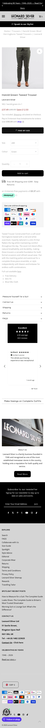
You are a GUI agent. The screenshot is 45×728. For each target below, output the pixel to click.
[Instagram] (32, 513)
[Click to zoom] (39, 51)
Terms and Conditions (11, 570)
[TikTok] (36, 513)
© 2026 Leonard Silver (9, 725)
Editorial (5, 556)
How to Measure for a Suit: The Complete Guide (22, 596)
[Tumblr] (22, 513)
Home (7, 31)
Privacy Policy (8, 574)
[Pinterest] (17, 513)
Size (3, 143)
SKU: (4, 104)
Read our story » (9, 659)
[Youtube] (27, 513)
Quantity (5, 164)
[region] (22, 366)
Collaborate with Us (10, 542)
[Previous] (2, 5)
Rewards (5, 581)
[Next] (42, 5)
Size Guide (6, 546)
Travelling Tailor (9, 584)
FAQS (4, 538)
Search (5, 535)
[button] (22, 24)
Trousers (16, 31)
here (19, 271)
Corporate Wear (9, 560)
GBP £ (12, 685)
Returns (5, 563)
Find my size (23, 130)
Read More (22, 474)
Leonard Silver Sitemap (12, 577)
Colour (5, 151)
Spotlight (6, 549)
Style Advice (7, 553)
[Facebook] (8, 513)
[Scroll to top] (39, 721)
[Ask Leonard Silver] (6, 712)
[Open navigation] (5, 16)
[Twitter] (13, 513)
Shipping (17, 114)
